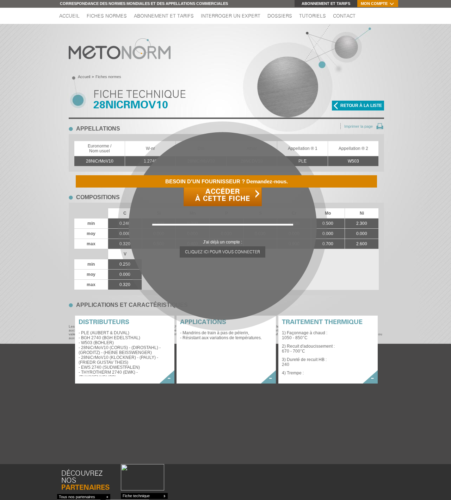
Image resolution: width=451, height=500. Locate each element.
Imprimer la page (358, 126)
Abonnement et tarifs (326, 3)
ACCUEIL (69, 16)
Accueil (84, 77)
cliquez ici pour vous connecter (222, 252)
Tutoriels (312, 16)
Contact (344, 16)
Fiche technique (136, 496)
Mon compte (374, 3)
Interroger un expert (230, 16)
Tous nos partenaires (77, 497)
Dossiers (279, 16)
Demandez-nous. (226, 181)
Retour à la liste (361, 105)
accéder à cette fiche (222, 195)
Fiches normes (107, 16)
